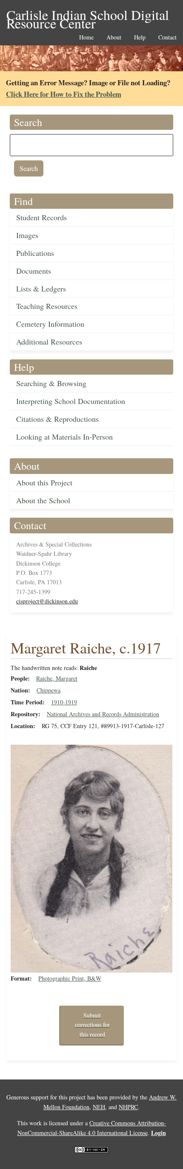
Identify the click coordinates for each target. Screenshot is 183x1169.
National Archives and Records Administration (103, 714)
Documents (33, 271)
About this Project (44, 482)
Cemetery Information (50, 324)
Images (27, 235)
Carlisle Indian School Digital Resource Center (87, 15)
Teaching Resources (46, 306)
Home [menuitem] (86, 37)
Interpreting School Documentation (70, 401)
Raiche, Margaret (56, 678)
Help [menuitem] (140, 37)
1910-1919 (64, 702)
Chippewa (48, 690)
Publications (35, 253)
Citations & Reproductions (57, 419)
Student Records (41, 217)
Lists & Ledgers (41, 288)
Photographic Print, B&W (69, 978)
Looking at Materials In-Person (64, 437)
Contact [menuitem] (167, 37)
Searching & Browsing (51, 383)
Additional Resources (49, 341)
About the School (43, 500)
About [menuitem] (113, 37)
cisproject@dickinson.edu (47, 601)
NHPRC (128, 1107)
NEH (99, 1107)
